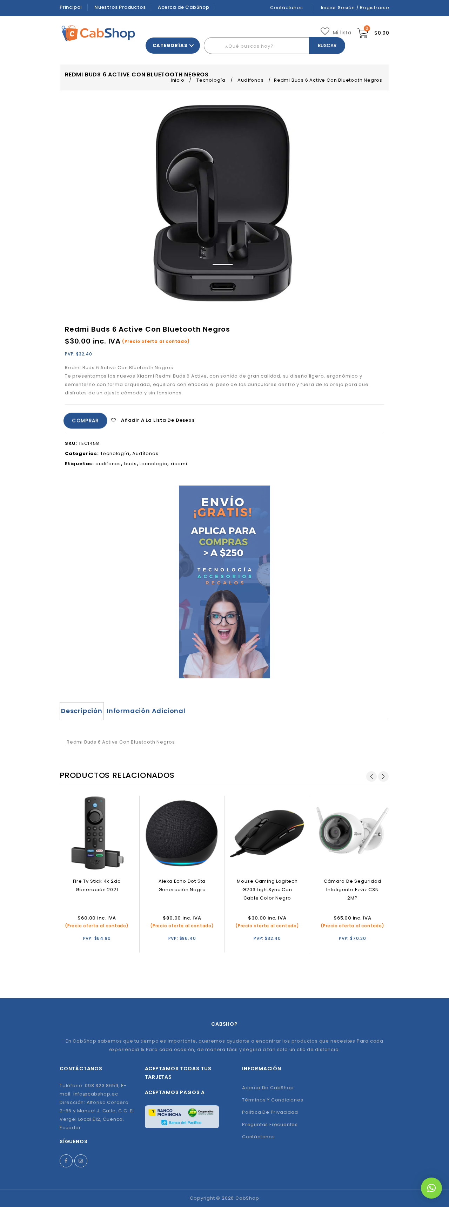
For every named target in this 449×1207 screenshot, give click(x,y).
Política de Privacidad (270, 1112)
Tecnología (211, 80)
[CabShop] (98, 33)
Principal (71, 7)
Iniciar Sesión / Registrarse (355, 7)
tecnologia (153, 463)
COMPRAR (86, 420)
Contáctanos (286, 7)
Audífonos (250, 80)
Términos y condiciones (272, 1100)
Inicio (178, 80)
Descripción (81, 710)
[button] (431, 1188)
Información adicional (146, 710)
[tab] (82, 711)
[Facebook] (66, 1160)
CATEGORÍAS (170, 45)
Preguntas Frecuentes (270, 1124)
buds (130, 463)
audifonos (108, 463)
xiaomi (178, 463)
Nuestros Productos (120, 7)
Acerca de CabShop (183, 7)
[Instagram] (80, 1160)
